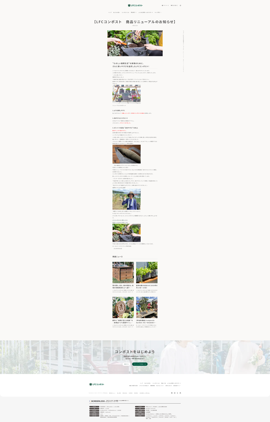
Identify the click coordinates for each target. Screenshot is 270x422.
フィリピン (148, 417)
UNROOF (102, 412)
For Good (155, 406)
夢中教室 (147, 410)
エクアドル (167, 415)
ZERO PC (102, 408)
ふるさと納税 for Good (162, 406)
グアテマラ (161, 415)
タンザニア (173, 415)
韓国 (147, 418)
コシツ (101, 413)
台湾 (150, 418)
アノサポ (107, 408)
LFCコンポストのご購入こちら (120, 220)
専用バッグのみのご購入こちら (120, 222)
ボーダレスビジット (112, 410)
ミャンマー (155, 415)
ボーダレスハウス (103, 410)
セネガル (166, 417)
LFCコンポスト (110, 406)
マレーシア (161, 417)
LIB (110, 415)
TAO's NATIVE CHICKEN (112, 417)
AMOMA (101, 415)
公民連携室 (148, 412)
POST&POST (102, 406)
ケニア (171, 417)
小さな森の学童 (154, 410)
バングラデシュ (149, 415)
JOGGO (106, 415)
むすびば (119, 410)
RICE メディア (149, 406)
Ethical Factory (103, 417)
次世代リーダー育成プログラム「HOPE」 (164, 413)
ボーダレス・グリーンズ (150, 408)
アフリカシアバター (116, 415)
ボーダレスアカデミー (150, 413)
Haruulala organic (124, 415)
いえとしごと (108, 412)
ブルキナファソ (155, 417)
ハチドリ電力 (116, 406)
